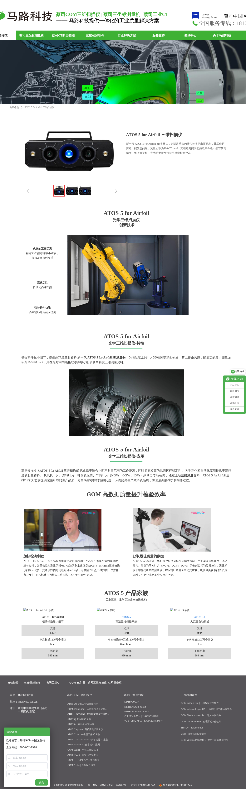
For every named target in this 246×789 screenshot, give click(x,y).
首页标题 (14, 107)
